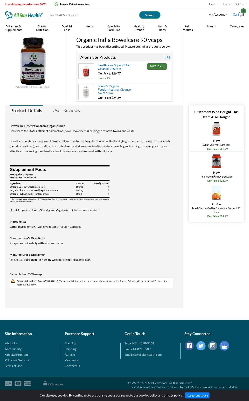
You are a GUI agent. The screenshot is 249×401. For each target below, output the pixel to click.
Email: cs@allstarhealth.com (143, 354)
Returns (70, 354)
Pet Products (187, 28)
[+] (167, 57)
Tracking (70, 343)
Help (212, 4)
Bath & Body (162, 28)
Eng (225, 4)
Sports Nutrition (42, 28)
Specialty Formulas (114, 28)
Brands (211, 26)
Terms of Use (13, 366)
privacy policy (173, 395)
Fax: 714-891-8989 (137, 349)
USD (237, 4)
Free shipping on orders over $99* (25, 4)
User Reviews (66, 110)
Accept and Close (197, 395)
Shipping (70, 349)
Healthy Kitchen (138, 28)
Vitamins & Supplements (13, 28)
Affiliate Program (16, 354)
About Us (11, 343)
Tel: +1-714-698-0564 (139, 343)
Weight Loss (67, 28)
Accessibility (13, 349)
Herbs (90, 26)
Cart (238, 14)
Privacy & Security (17, 360)
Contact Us (72, 366)
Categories (237, 26)
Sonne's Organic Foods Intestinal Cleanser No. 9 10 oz (115, 89)
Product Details (26, 110)
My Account (217, 14)
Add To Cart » (157, 66)
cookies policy (148, 395)
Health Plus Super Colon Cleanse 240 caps (114, 66)
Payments (71, 360)
